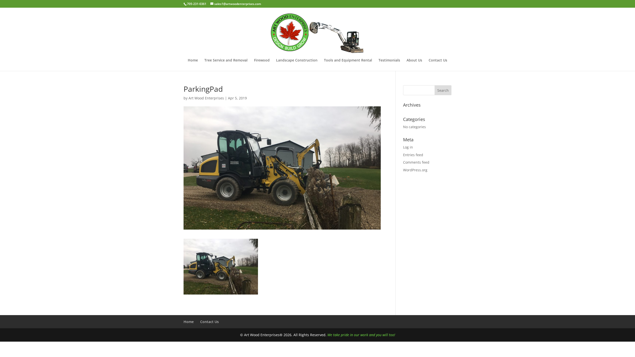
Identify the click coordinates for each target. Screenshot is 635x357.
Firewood (262, 60)
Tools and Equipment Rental (348, 60)
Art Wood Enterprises (206, 98)
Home (193, 60)
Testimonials (389, 60)
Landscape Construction (297, 60)
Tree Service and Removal (226, 60)
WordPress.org (415, 170)
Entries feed (413, 154)
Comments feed (416, 162)
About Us (414, 60)
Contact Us (438, 60)
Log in (408, 147)
